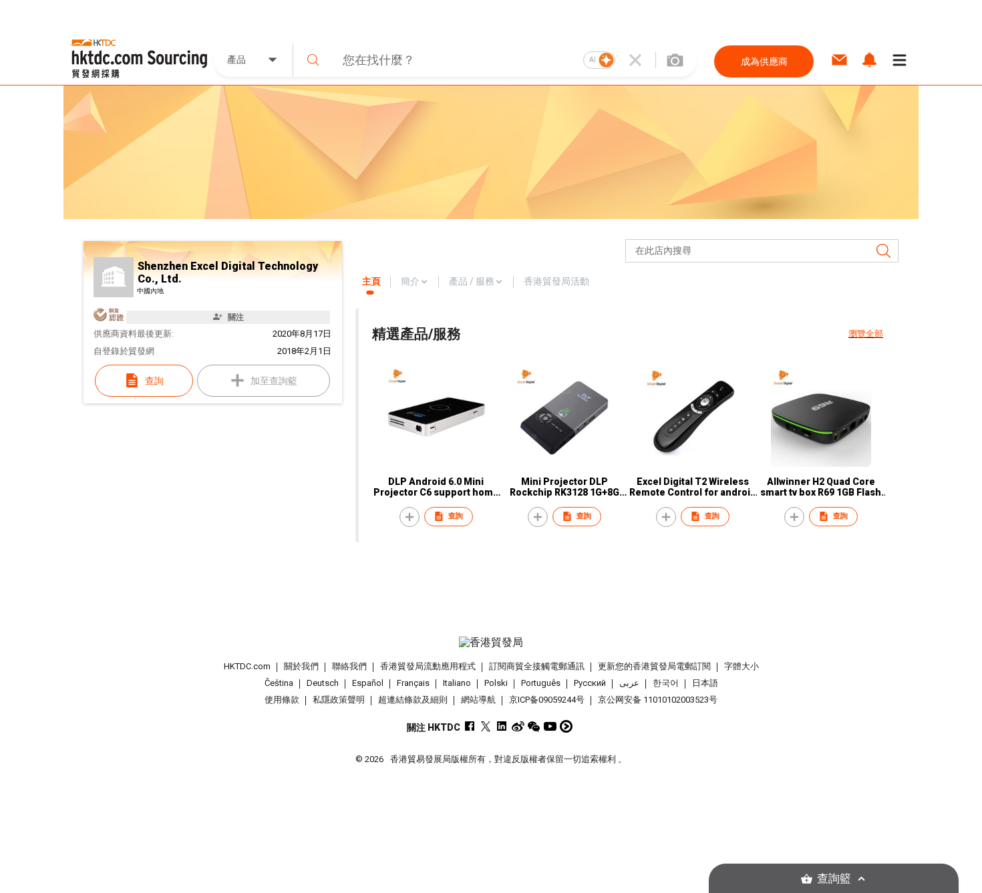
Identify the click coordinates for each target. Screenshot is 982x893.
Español (367, 683)
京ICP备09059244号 (547, 700)
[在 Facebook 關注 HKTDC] (470, 726)
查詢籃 (834, 878)
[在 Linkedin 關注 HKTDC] (502, 726)
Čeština (279, 683)
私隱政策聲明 (339, 700)
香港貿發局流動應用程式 (428, 666)
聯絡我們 (349, 666)
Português (540, 683)
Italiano (457, 683)
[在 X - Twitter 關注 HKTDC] (486, 726)
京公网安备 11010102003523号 (657, 700)
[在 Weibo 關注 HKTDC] (518, 726)
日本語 (705, 683)
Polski (496, 683)
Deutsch (323, 683)
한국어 (666, 683)
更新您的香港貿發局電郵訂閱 (654, 666)
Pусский (590, 683)
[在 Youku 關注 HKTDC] (566, 726)
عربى (629, 683)
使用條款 (282, 700)
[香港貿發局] (491, 643)
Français (413, 683)
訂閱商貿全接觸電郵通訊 (537, 666)
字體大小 (741, 666)
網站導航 (478, 700)
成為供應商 (764, 61)
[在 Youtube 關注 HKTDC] (550, 726)
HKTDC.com (247, 666)
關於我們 (301, 666)
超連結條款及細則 (413, 700)
